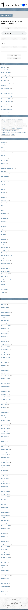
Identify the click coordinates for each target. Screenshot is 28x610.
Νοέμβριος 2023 (4, 383)
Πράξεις (13, 128)
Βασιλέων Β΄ (4, 163)
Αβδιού (3, 144)
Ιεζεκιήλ (3, 194)
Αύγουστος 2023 (5, 391)
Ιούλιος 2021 (4, 404)
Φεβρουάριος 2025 (5, 344)
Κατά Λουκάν (20, 121)
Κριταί (2, 223)
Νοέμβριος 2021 (4, 394)
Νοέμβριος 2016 (4, 552)
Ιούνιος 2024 (4, 365)
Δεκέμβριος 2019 (5, 454)
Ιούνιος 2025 (4, 333)
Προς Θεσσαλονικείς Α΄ (13, 130)
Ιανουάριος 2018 (5, 515)
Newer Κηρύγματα (14, 55)
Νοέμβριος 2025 (4, 320)
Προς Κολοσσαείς (5, 260)
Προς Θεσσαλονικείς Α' (6, 255)
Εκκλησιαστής (4, 176)
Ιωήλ (2, 208)
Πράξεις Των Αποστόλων (7, 244)
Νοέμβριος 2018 (4, 488)
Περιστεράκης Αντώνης (13, 28)
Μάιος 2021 (3, 410)
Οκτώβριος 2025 (5, 323)
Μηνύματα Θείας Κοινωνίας (7, 229)
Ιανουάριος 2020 (5, 452)
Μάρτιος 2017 (4, 541)
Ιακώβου (11, 121)
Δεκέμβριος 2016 (5, 549)
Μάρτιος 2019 (4, 478)
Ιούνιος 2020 (4, 439)
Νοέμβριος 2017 (4, 520)
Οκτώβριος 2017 (5, 523)
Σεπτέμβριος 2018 (5, 494)
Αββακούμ (3, 142)
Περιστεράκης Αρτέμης (6, 93)
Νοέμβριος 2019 (4, 457)
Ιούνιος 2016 (4, 565)
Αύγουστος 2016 (5, 560)
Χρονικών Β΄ (4, 289)
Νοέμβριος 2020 (4, 425)
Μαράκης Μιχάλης (5, 72)
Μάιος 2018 (3, 504)
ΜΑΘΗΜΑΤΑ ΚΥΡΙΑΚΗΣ (20, 124)
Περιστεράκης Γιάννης (6, 96)
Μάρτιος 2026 (4, 310)
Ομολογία (24, 126)
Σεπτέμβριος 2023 (5, 388)
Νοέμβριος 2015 (4, 583)
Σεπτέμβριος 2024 (5, 357)
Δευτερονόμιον (5, 173)
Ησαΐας (3, 189)
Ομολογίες (3, 85)
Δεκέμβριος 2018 (5, 486)
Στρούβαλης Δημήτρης (6, 109)
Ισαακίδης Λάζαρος (5, 69)
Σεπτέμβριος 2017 (5, 525)
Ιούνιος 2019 (4, 470)
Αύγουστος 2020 (5, 433)
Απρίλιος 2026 (4, 307)
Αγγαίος (3, 147)
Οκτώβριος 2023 (5, 386)
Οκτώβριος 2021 (5, 396)
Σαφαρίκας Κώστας (5, 104)
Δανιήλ (3, 171)
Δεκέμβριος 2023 (5, 381)
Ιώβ (2, 205)
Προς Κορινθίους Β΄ (5, 266)
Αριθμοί (3, 155)
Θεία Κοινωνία (5, 121)
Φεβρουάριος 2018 (5, 512)
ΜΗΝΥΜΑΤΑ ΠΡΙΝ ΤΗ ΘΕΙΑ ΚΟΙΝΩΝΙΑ (9, 126)
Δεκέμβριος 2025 (5, 317)
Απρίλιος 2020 (4, 444)
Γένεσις (3, 166)
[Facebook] (12, 599)
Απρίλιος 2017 (4, 538)
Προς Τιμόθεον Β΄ (5, 273)
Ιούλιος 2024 (4, 362)
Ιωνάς (15, 121)
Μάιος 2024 (3, 367)
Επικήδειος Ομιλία (5, 181)
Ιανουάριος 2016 (5, 578)
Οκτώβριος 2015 (5, 586)
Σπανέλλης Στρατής (6, 106)
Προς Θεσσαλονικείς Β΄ (6, 258)
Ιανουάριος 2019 (5, 483)
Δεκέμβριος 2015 (5, 581)
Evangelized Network (18, 607)
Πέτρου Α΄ (3, 242)
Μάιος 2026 (3, 304)
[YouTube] (14, 599)
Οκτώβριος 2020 (5, 428)
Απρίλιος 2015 (4, 594)
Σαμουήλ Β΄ (3, 287)
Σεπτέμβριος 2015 (5, 588)
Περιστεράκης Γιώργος (6, 98)
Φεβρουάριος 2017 (5, 544)
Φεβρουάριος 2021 (5, 417)
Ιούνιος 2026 (4, 302)
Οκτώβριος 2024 (5, 354)
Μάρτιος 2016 (4, 573)
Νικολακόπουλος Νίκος (6, 83)
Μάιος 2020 (3, 441)
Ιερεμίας (3, 197)
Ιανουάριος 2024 (5, 378)
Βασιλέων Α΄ (4, 160)
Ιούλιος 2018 (4, 499)
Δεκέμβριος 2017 (5, 517)
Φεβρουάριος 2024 (5, 375)
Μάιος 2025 (3, 336)
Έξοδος (3, 119)
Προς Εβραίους (19, 128)
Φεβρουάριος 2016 (5, 575)
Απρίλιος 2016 (4, 570)
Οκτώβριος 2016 (5, 554)
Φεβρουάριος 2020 (5, 449)
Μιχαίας (3, 231)
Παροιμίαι (3, 239)
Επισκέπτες (4, 67)
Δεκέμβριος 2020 (5, 423)
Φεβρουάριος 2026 (5, 312)
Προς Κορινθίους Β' (6, 132)
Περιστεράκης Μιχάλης (6, 101)
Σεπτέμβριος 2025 (5, 325)
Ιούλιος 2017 (4, 531)
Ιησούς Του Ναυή (5, 200)
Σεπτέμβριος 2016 (5, 557)
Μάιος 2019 (3, 473)
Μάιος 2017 (3, 536)
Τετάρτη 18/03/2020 (6, 134)
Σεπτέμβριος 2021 (5, 399)
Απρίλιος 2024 (4, 370)
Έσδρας (3, 184)
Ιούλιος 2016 (4, 562)
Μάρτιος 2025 (4, 341)
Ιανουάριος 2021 (5, 420)
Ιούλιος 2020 (4, 436)
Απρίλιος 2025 (4, 339)
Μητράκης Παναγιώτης (6, 77)
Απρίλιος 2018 (4, 507)
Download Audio (15, 39)
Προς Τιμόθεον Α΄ (5, 271)
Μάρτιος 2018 (4, 509)
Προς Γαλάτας (4, 247)
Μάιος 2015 (3, 591)
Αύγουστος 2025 (5, 328)
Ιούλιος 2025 (4, 331)
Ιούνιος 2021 (4, 407)
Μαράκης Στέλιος (5, 75)
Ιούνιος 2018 (4, 502)
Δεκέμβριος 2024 (5, 349)
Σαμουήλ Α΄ (3, 284)
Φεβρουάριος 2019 (5, 481)
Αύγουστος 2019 (5, 465)
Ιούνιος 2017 (4, 533)
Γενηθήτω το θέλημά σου (11, 119)
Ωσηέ (2, 294)
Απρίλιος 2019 (4, 475)
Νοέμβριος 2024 (4, 352)
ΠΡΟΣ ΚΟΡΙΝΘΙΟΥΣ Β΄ (6, 128)
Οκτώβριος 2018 (5, 491)
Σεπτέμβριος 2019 (5, 462)
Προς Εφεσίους (5, 130)
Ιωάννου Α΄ (3, 202)
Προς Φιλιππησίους (21, 132)
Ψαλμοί (7, 46)
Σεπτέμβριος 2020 (5, 431)
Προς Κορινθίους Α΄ (5, 263)
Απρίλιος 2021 (4, 412)
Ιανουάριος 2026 (5, 315)
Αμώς (2, 150)
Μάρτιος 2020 (4, 446)
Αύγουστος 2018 (5, 496)
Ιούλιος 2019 (4, 467)
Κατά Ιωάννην (4, 213)
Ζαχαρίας (3, 187)
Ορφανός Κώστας (5, 88)
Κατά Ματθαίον (12, 124)
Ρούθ (2, 281)
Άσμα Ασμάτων (4, 158)
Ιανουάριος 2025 (5, 346)
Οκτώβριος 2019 (5, 460)
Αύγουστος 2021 (5, 402)
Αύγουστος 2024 (5, 360)
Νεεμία (19, 126)
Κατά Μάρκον (4, 124)
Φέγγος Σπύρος (5, 112)
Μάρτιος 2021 (4, 415)
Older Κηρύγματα (14, 58)
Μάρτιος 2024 (4, 373)
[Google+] (15, 599)
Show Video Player (3, 39)
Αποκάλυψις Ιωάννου (6, 152)
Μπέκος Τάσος (4, 80)
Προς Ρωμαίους (4, 268)
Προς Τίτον (13, 132)
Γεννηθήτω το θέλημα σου (7, 168)
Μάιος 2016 (3, 567)
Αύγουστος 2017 (5, 528)
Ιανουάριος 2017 (5, 546)
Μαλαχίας (3, 226)
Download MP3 (19, 38)
